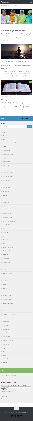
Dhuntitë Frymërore (8, 154)
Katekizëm (5, 195)
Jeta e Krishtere (14, 26)
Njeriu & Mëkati (6, 262)
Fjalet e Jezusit (6, 165)
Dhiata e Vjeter (6, 150)
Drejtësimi (5, 158)
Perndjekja (5, 281)
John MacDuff (6, 191)
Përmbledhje (6, 277)
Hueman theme (24, 412)
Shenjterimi (5, 307)
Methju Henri (6, 254)
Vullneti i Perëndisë (7, 359)
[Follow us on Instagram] (26, 118)
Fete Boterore (5, 26)
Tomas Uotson (6, 333)
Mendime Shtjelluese (8, 247)
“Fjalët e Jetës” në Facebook (8, 375)
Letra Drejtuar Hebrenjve (9, 221)
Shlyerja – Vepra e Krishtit (9, 314)
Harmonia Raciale (7, 169)
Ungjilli (4, 348)
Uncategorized (6, 336)
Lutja (2, 97)
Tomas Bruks (6, 329)
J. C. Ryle (5, 184)
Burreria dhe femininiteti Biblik (10, 143)
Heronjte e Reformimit (8, 176)
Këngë (4, 206)
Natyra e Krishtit (7, 258)
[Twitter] (28, 118)
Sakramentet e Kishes (8, 303)
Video (4, 351)
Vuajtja (4, 355)
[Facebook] (23, 118)
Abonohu (4, 389)
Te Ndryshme (6, 321)
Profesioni (5, 292)
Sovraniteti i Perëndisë (8, 318)
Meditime (5, 243)
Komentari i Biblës (7, 210)
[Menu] (31, 2)
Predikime (22, 26)
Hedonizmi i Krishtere (8, 173)
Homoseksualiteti (7, 180)
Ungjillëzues (6, 344)
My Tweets (4, 399)
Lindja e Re (5, 232)
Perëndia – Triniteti (7, 273)
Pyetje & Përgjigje (7, 295)
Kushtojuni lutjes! (7, 100)
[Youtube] (31, 118)
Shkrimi (4, 310)
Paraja (4, 269)
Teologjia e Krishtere (8, 325)
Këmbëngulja (6, 202)
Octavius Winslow (7, 266)
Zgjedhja (5, 362)
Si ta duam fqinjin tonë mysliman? (13, 31)
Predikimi (5, 288)
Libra (4, 228)
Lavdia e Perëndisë (7, 217)
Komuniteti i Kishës (7, 213)
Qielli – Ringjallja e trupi (8, 299)
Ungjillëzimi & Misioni (8, 340)
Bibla (4, 139)
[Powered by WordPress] (11, 412)
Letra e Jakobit (6, 225)
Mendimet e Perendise (8, 251)
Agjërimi (5, 135)
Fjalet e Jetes (5, 2)
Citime (4, 146)
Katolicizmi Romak (7, 199)
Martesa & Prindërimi (17, 61)
